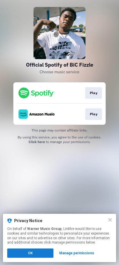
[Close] (110, 219)
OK (30, 253)
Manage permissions (76, 253)
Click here (37, 142)
